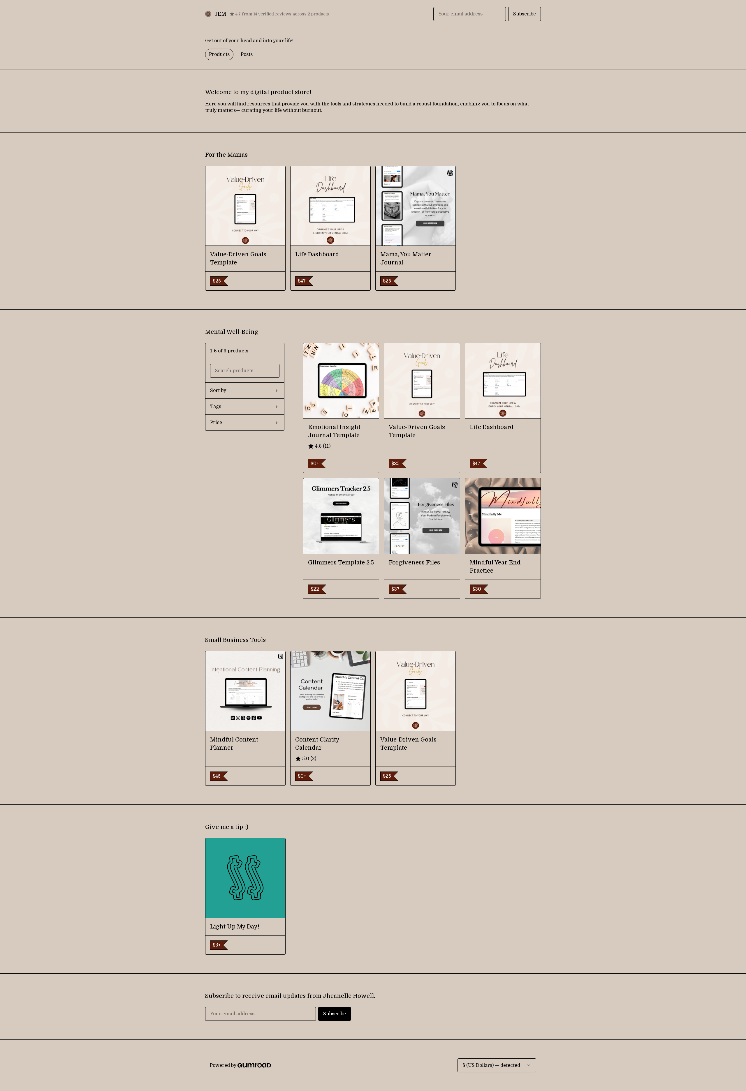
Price (216, 422)
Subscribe (524, 14)
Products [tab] (219, 54)
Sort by (218, 390)
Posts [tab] (247, 54)
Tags (215, 406)
